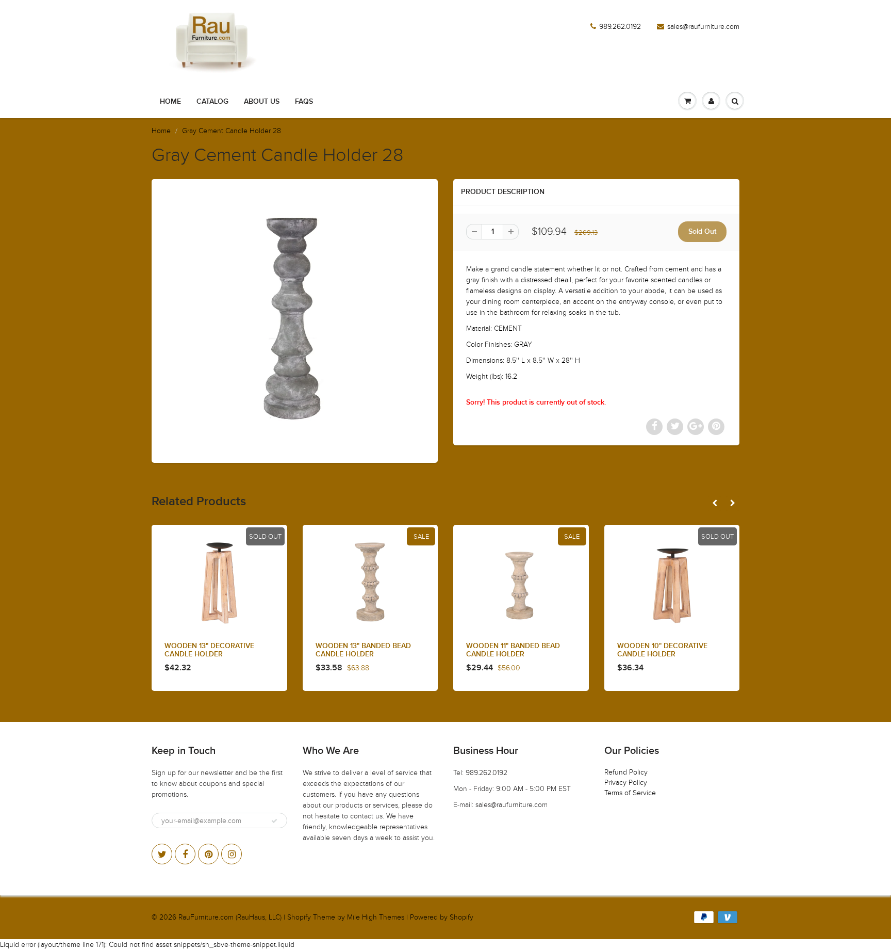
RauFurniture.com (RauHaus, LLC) (230, 917)
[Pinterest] (208, 854)
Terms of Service (630, 792)
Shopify (299, 917)
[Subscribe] (274, 821)
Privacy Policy (625, 782)
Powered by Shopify (441, 917)
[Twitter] (162, 854)
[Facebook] (185, 854)
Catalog (212, 101)
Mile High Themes (375, 917)
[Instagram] (231, 854)
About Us (261, 101)
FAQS (304, 101)
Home (170, 101)
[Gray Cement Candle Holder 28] (294, 319)
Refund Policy (626, 772)
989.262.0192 (620, 26)
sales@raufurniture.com (703, 26)
